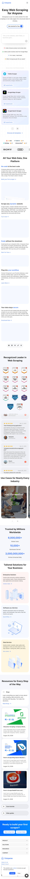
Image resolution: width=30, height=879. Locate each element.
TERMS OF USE (4, 862)
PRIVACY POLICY (5, 864)
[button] (26, 875)
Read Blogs (6, 703)
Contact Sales (21, 832)
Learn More (4, 283)
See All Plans (6, 616)
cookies (14, 868)
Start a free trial (9, 832)
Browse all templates (14, 133)
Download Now (5, 320)
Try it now (4, 216)
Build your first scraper (8, 179)
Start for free (5, 252)
